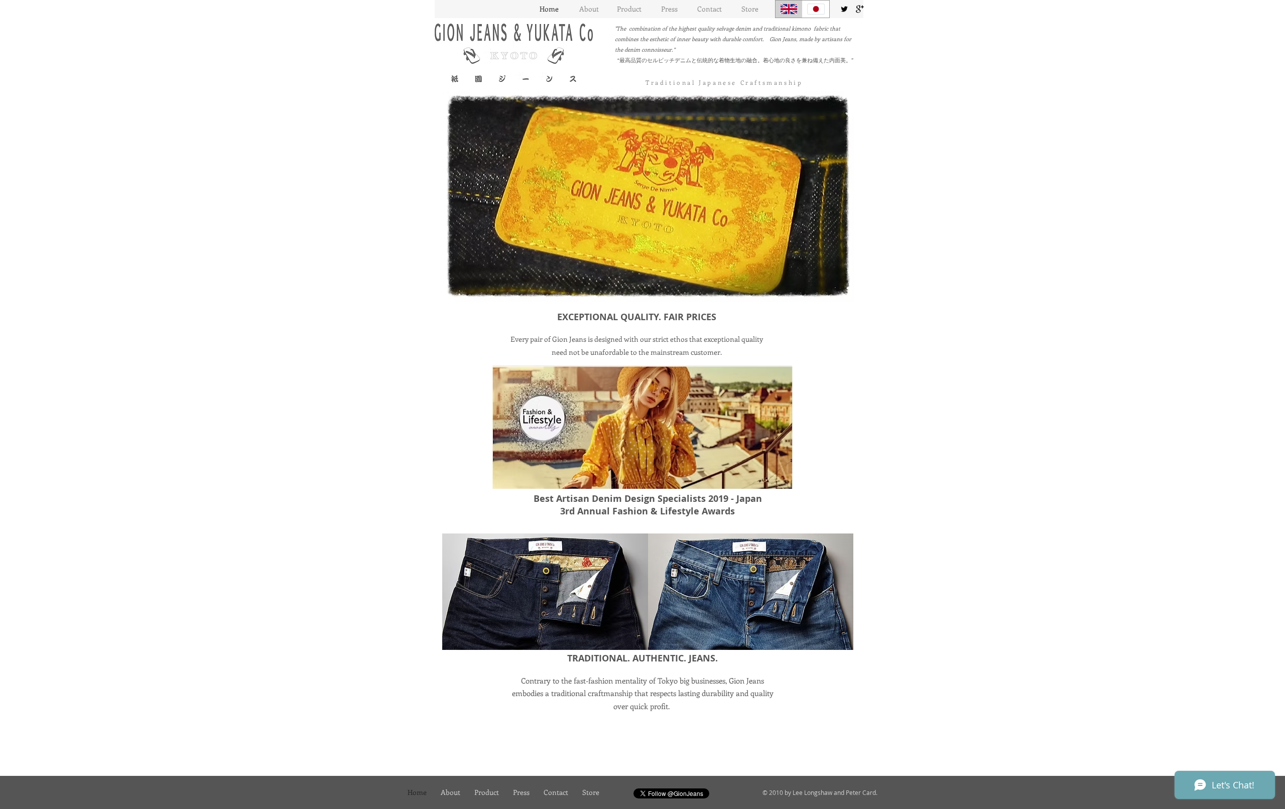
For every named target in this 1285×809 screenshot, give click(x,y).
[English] (789, 9)
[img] (545, 591)
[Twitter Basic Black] (844, 9)
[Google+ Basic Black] (860, 9)
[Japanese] (815, 9)
